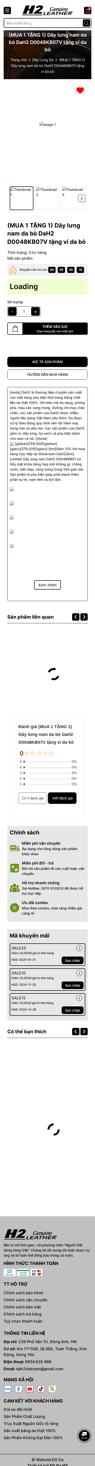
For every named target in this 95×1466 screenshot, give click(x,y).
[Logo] (47, 10)
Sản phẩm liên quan (30, 616)
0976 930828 (52, 888)
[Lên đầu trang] (84, 1422)
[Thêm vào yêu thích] (80, 90)
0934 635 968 (38, 1361)
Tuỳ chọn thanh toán (23, 1321)
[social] (7, 1389)
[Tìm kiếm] (86, 23)
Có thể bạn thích (26, 1031)
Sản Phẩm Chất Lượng (24, 1416)
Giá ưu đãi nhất (18, 1409)
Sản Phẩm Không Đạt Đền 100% (33, 1437)
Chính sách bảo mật (22, 1306)
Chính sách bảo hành (23, 1292)
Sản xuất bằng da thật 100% (30, 1430)
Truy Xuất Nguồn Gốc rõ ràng (31, 1423)
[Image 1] (47, 124)
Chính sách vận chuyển (26, 1299)
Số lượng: (15, 302)
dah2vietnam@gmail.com (39, 1368)
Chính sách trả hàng (22, 1314)
